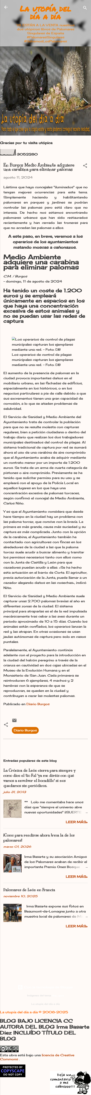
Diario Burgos (38, 704)
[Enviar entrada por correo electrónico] (14, 722)
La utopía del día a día (45, 12)
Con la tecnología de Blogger (48, 987)
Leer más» (77, 822)
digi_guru (58, 995)
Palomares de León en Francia (29, 889)
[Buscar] (85, 8)
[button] (85, 166)
